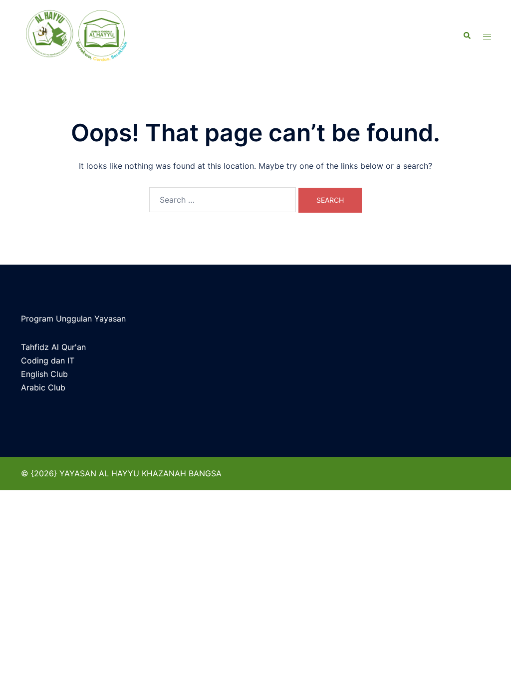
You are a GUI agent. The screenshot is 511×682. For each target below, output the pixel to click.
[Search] (467, 36)
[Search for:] (222, 199)
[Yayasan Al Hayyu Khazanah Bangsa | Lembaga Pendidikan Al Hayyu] (93, 35)
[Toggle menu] (487, 36)
